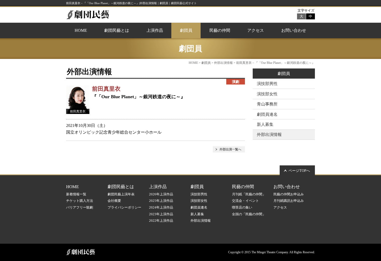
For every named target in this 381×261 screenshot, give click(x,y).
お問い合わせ (293, 30)
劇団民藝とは (116, 30)
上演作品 (154, 30)
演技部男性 (267, 83)
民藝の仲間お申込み (288, 194)
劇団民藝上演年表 (121, 194)
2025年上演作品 (161, 201)
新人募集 (265, 124)
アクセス (255, 30)
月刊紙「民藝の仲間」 (249, 194)
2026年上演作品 (161, 194)
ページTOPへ (299, 171)
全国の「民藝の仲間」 (249, 214)
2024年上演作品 (161, 207)
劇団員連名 (267, 114)
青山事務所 (267, 104)
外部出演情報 (223, 63)
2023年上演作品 (161, 214)
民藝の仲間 (219, 30)
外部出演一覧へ (230, 149)
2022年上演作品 (161, 220)
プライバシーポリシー (124, 207)
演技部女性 (267, 94)
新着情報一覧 (76, 194)
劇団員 (186, 30)
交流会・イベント (245, 201)
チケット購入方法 (79, 201)
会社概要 (114, 201)
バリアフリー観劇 (79, 207)
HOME (81, 30)
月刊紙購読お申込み (288, 201)
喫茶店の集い (242, 207)
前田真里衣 (106, 89)
